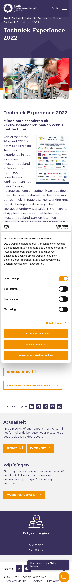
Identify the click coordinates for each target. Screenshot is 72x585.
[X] (45, 407)
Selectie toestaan (36, 344)
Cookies (37, 581)
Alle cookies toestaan (36, 333)
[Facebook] (38, 407)
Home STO (36, 549)
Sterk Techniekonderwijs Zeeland (26, 18)
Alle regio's (36, 545)
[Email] (52, 407)
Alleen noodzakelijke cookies (36, 355)
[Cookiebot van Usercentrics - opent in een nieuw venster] (53, 227)
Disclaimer (54, 581)
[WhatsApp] (59, 407)
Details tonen (54, 323)
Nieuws (58, 18)
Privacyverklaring (15, 581)
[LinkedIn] (31, 407)
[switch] (63, 289)
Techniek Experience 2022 (21, 22)
